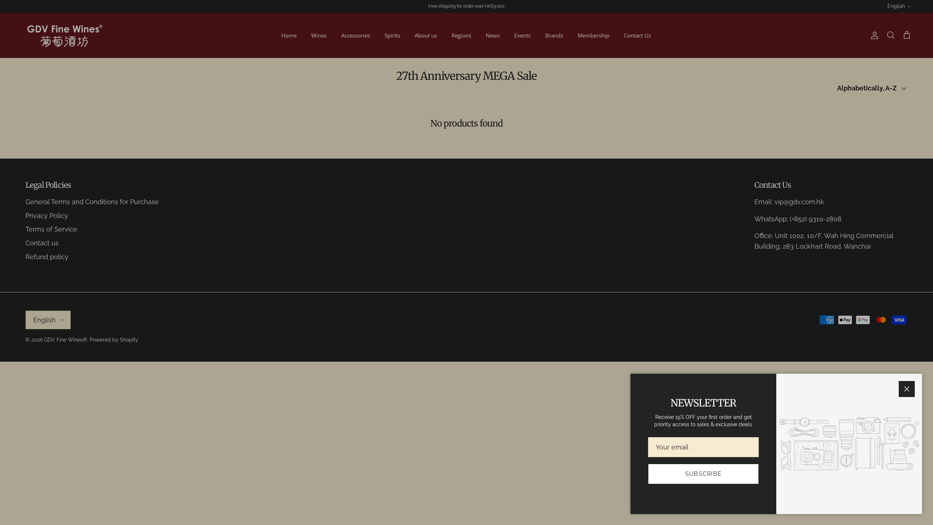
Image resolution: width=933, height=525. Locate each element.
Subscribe (703, 473)
